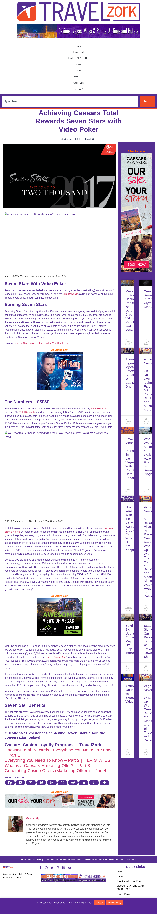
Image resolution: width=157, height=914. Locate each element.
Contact (120, 876)
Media (78, 64)
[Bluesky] (41, 782)
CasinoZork (78, 83)
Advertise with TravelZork (129, 881)
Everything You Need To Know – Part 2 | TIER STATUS (57, 760)
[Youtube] (69, 867)
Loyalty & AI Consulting (78, 58)
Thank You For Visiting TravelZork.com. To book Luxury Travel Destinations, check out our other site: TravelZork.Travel (78, 859)
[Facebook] (10, 782)
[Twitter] (52, 867)
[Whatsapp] (62, 782)
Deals (76, 77)
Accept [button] (99, 902)
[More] (104, 782)
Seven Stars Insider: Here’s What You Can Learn (42, 343)
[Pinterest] (94, 782)
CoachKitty (32, 818)
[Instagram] (46, 867)
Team (119, 871)
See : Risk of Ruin (56, 657)
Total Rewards (70, 294)
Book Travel (78, 52)
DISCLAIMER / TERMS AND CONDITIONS (130, 887)
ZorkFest (78, 70)
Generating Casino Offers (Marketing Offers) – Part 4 (55, 770)
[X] (31, 782)
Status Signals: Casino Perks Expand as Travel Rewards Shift (150, 641)
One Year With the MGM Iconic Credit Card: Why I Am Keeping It (131, 530)
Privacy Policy (123, 894)
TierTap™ (78, 89)
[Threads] (52, 782)
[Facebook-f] (40, 867)
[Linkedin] (83, 782)
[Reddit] (73, 782)
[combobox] (70, 101)
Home (78, 46)
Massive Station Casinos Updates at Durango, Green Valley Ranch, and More (132, 310)
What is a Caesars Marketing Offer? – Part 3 (47, 765)
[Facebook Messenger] (20, 782)
